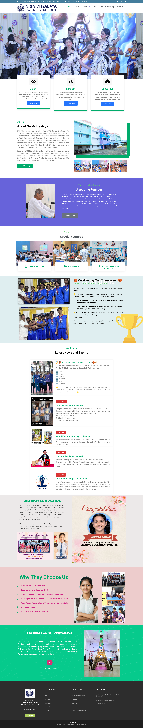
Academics (84, 7)
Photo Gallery (109, 7)
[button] (2, 46)
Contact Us (120, 7)
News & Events (98, 7)
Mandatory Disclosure (78, 695)
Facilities (47, 710)
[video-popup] (50, 662)
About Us (75, 7)
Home (68, 7)
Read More (33, 103)
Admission (48, 703)
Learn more (71, 103)
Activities (75, 703)
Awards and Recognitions (79, 710)
